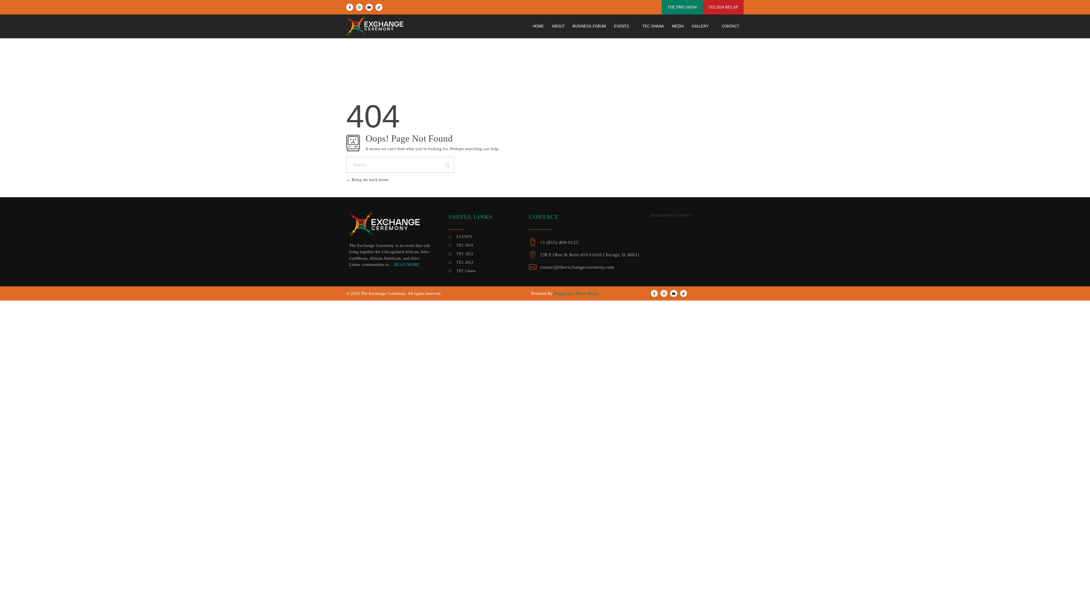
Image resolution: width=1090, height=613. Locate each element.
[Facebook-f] (349, 7)
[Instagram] (359, 7)
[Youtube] (369, 7)
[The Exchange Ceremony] (370, 25)
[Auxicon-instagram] (664, 293)
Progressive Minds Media (576, 293)
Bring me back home (370, 179)
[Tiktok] (379, 7)
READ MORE (406, 264)
